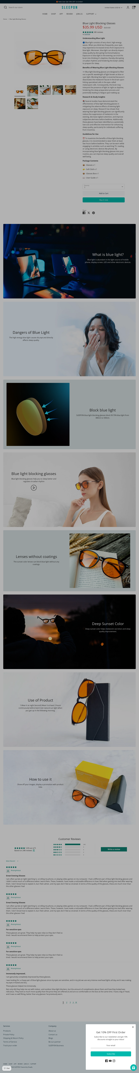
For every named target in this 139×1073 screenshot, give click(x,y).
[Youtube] (110, 1061)
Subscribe (111, 1054)
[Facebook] (106, 1061)
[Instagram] (114, 1061)
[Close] (133, 1027)
